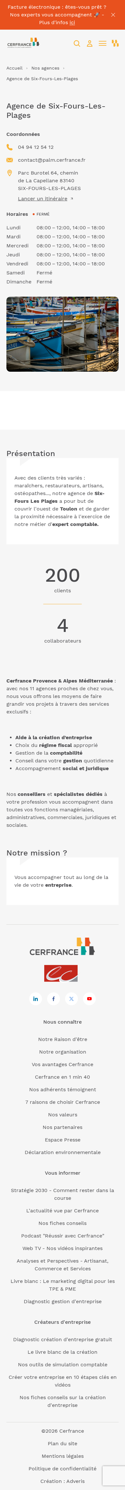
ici (72, 22)
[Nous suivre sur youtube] (89, 998)
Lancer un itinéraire (42, 199)
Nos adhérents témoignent (62, 1089)
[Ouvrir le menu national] (115, 43)
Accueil (14, 68)
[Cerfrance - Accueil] (22, 43)
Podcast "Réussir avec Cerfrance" (62, 1236)
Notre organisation (62, 1052)
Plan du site (62, 1443)
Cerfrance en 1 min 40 (62, 1077)
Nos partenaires (62, 1127)
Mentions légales (63, 1456)
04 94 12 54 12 (36, 147)
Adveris (75, 1481)
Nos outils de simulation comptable (62, 1364)
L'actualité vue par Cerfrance (62, 1211)
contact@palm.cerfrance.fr (52, 160)
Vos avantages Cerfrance (62, 1064)
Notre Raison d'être (62, 1039)
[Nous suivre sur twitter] (71, 998)
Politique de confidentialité (62, 1469)
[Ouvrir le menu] (103, 43)
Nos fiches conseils (62, 1223)
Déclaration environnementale (63, 1152)
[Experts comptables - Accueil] (62, 974)
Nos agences (45, 68)
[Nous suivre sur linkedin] (35, 998)
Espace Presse (62, 1140)
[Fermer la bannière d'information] (113, 14)
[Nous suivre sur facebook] (53, 998)
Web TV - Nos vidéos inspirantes (62, 1248)
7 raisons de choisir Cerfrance (62, 1102)
